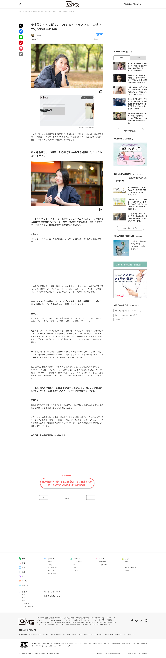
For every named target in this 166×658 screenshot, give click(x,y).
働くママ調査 (52, 573)
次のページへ (90, 497)
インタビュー (135, 311)
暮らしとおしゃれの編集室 (53, 634)
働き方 (34, 39)
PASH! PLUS (41, 634)
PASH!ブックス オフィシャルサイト (125, 634)
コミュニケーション (28, 606)
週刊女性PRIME (23, 634)
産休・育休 (51, 570)
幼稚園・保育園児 (130, 568)
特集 (23, 563)
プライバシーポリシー (134, 653)
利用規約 (99, 653)
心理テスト (118, 319)
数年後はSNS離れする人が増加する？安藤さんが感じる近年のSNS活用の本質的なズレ (67, 483)
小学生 (127, 570)
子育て (127, 559)
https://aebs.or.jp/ (64, 646)
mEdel (35, 634)
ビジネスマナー (52, 568)
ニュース (25, 585)
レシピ (24, 581)
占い (23, 576)
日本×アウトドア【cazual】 (70, 634)
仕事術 (50, 565)
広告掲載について (54, 596)
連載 (23, 567)
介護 (116, 315)
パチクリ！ (100, 634)
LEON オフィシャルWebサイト (87, 634)
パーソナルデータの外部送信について (114, 653)
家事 (23, 595)
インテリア (25, 603)
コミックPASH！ (109, 634)
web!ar (30, 634)
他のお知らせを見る (130, 228)
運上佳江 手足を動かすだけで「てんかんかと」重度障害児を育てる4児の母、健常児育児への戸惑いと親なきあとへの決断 (137, 103)
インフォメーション (55, 592)
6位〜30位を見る (130, 131)
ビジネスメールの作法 (128, 315)
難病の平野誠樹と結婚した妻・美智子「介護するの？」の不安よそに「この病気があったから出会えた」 (137, 118)
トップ (20, 11)
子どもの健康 (103, 565)
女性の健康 (102, 562)
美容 (23, 601)
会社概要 (144, 653)
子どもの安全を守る (121, 311)
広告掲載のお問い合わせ (132, 4)
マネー (24, 598)
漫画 (23, 572)
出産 (126, 565)
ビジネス (27, 11)
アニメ (76, 568)
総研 (23, 559)
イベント (76, 570)
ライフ (24, 592)
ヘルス (101, 559)
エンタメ (77, 559)
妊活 (126, 562)
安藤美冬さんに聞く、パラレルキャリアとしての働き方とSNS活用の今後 (53, 11)
